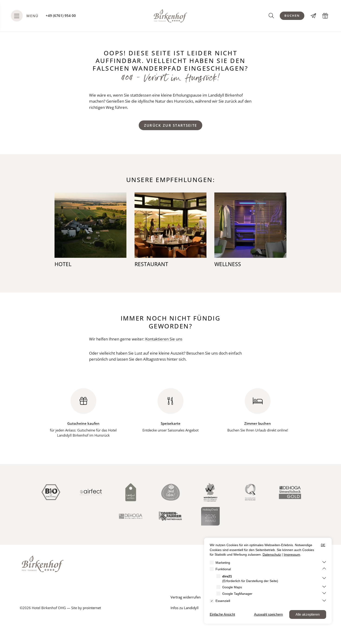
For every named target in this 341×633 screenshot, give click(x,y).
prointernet (92, 607)
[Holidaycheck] (210, 516)
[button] (271, 15)
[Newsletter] (313, 16)
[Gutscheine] (325, 16)
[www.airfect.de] (91, 492)
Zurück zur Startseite (170, 125)
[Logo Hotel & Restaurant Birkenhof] (170, 16)
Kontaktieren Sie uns (163, 339)
